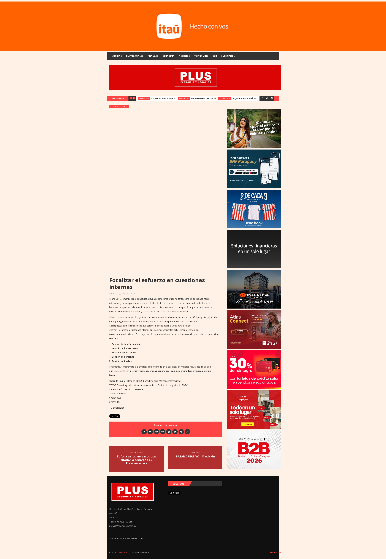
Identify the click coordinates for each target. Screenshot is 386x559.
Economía (168, 55)
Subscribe (276, 552)
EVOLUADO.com (135, 538)
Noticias (117, 55)
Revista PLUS (124, 552)
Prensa (114, 293)
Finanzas (153, 55)
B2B (215, 55)
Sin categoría (119, 106)
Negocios (184, 55)
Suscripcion (228, 55)
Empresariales (134, 55)
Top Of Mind (201, 55)
